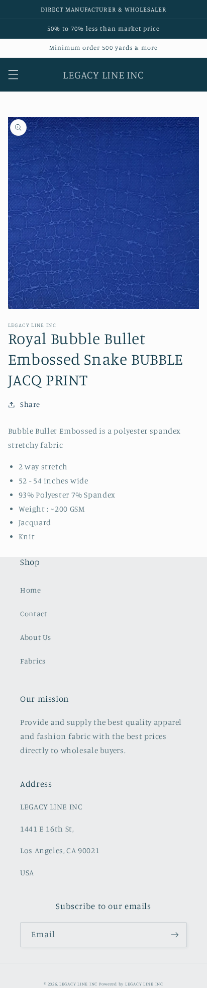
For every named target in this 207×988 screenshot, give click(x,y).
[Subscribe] (174, 934)
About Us (35, 637)
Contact (33, 613)
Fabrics (32, 660)
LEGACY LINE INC (78, 983)
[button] (13, 74)
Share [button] (30, 404)
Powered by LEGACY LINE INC (131, 983)
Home (30, 590)
